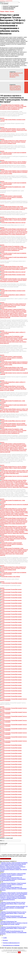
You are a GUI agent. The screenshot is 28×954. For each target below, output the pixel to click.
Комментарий (3, 843)
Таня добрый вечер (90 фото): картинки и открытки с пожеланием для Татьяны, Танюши (13, 923)
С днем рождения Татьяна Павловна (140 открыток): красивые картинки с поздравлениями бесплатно (13, 889)
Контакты (5, 940)
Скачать (2, 118)
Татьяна (12, 11)
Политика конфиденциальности (11, 942)
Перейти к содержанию (6, 0)
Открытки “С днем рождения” (10, 6)
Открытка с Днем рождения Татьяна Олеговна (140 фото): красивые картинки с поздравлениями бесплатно (14, 908)
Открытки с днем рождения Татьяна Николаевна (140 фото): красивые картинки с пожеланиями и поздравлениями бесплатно (13, 898)
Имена (7, 11)
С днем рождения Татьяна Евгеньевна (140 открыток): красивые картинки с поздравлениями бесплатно (13, 917)
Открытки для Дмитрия (9, 7)
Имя (1, 840)
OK (19, 952)
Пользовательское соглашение (11, 945)
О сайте (5, 937)
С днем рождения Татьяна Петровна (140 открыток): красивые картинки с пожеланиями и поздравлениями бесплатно (13, 879)
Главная (2, 11)
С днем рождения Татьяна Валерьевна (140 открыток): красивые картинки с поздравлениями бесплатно (13, 932)
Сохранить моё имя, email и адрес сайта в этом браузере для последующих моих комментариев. (13, 855)
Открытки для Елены (8, 9)
